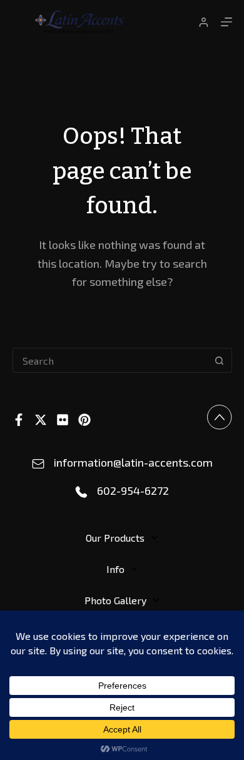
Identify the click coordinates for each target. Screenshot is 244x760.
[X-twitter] (40, 419)
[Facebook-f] (19, 419)
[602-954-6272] (81, 492)
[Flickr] (62, 419)
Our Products (115, 538)
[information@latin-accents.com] (38, 464)
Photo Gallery (115, 600)
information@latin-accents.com (133, 462)
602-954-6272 (133, 490)
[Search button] (219, 360)
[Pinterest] (84, 419)
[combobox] (110, 360)
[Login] (203, 22)
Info (115, 569)
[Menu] (226, 22)
